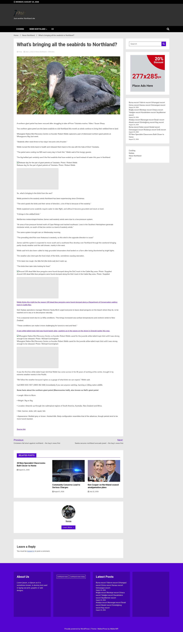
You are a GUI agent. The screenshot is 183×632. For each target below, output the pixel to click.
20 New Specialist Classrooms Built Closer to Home (31, 464)
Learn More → (68, 527)
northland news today (77, 577)
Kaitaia (131, 153)
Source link (21, 429)
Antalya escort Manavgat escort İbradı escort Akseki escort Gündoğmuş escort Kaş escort (111, 605)
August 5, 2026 (59, 491)
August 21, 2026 (24, 470)
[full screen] (37, 178)
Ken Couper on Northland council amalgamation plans (103, 486)
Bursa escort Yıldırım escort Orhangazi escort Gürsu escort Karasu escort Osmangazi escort (111, 585)
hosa (20, 52)
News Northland (37, 29)
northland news (62, 577)
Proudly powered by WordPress (77, 629)
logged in (30, 551)
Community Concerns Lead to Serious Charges (66, 486)
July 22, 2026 (94, 491)
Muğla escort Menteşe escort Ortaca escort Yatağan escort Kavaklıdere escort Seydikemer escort (147, 112)
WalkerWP (114, 629)
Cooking (20, 29)
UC (52, 29)
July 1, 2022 (29, 52)
